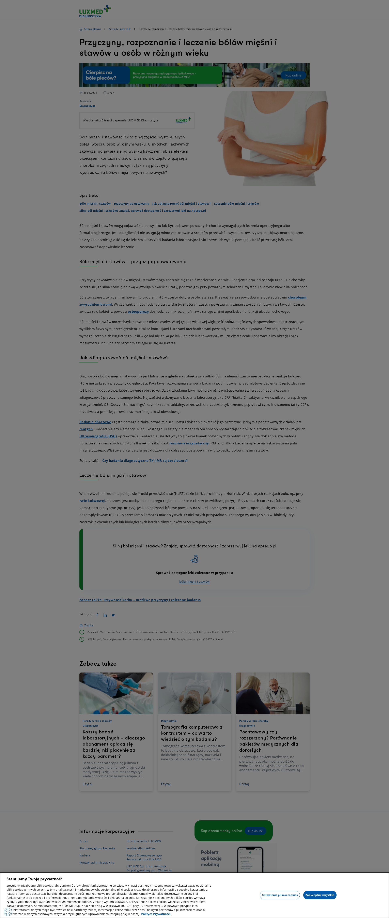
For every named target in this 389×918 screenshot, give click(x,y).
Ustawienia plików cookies (280, 895)
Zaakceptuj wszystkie (320, 895)
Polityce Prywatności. (156, 914)
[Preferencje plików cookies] (8, 912)
